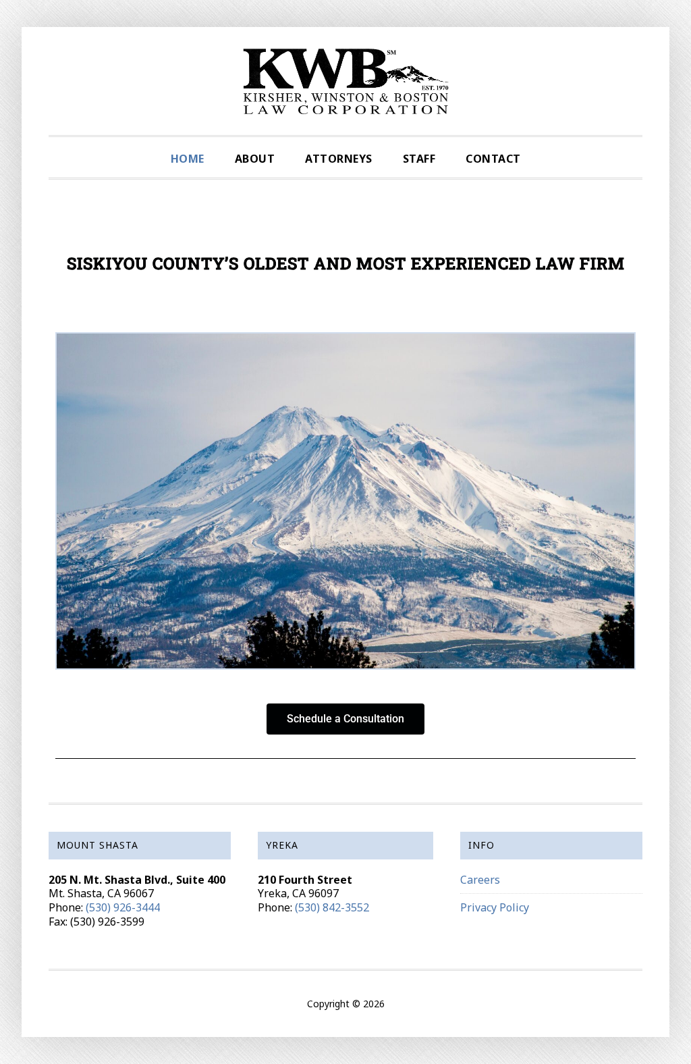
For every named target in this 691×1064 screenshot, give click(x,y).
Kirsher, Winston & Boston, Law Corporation (345, 81)
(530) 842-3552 (332, 907)
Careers (480, 879)
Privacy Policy (494, 907)
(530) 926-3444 (123, 907)
